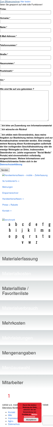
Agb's (10, 421)
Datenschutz (14, 424)
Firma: (3, 8)
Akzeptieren (31, 419)
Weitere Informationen (30, 415)
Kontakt (6, 210)
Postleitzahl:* (6, 70)
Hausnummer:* (7, 63)
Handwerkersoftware (12, 198)
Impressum (13, 418)
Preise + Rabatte (10, 204)
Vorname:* (5, 17)
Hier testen (25, 1)
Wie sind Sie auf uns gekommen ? (17, 88)
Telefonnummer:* (8, 45)
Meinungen (7, 186)
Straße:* (4, 54)
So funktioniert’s (10, 180)
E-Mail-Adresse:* (8, 36)
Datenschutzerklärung (11, 164)
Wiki (10, 415)
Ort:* (2, 79)
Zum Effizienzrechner (10, 1)
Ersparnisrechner (10, 192)
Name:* (3, 27)
